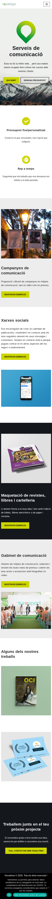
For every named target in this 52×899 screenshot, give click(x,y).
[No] (48, 887)
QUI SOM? (11, 80)
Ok (9, 895)
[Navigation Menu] (46, 4)
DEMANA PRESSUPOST (35, 80)
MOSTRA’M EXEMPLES (15, 294)
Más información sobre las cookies (29, 895)
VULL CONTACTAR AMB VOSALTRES (26, 851)
